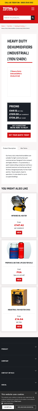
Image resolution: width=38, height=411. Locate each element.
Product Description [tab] (9, 148)
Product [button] (4, 349)
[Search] (33, 18)
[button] (19, 403)
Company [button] (4, 361)
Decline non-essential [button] (25, 407)
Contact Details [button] (7, 373)
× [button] (36, 393)
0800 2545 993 (27, 2)
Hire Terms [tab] (24, 148)
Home (3, 26)
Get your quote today (19, 135)
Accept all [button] (8, 407)
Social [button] (3, 385)
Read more (18, 401)
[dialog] (19, 401)
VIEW (19, 232)
